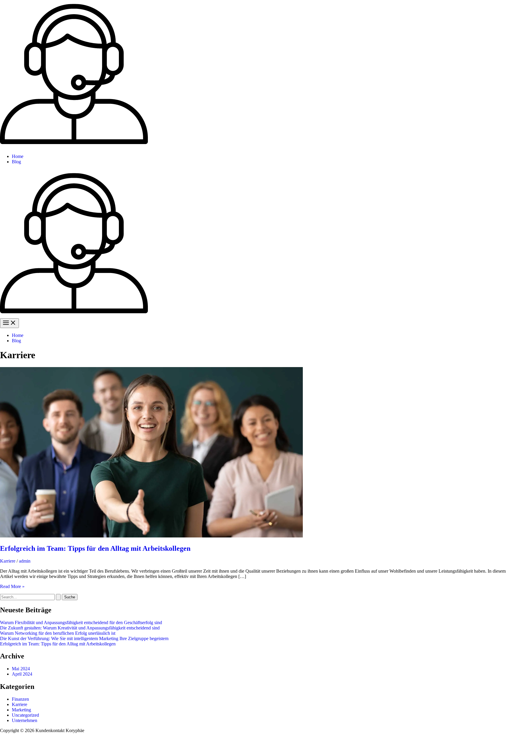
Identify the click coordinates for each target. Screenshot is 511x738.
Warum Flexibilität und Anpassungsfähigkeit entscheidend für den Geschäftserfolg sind (81, 622)
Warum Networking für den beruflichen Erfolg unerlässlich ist (57, 633)
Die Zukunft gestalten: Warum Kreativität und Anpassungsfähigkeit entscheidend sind (80, 627)
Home (17, 156)
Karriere (7, 560)
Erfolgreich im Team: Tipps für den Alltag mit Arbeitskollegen (95, 548)
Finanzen (20, 699)
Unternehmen (24, 720)
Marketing (21, 709)
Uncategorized (25, 715)
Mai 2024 (21, 668)
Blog (16, 161)
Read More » (12, 586)
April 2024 (22, 673)
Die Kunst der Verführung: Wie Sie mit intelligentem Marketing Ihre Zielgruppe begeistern (84, 638)
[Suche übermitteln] (58, 597)
